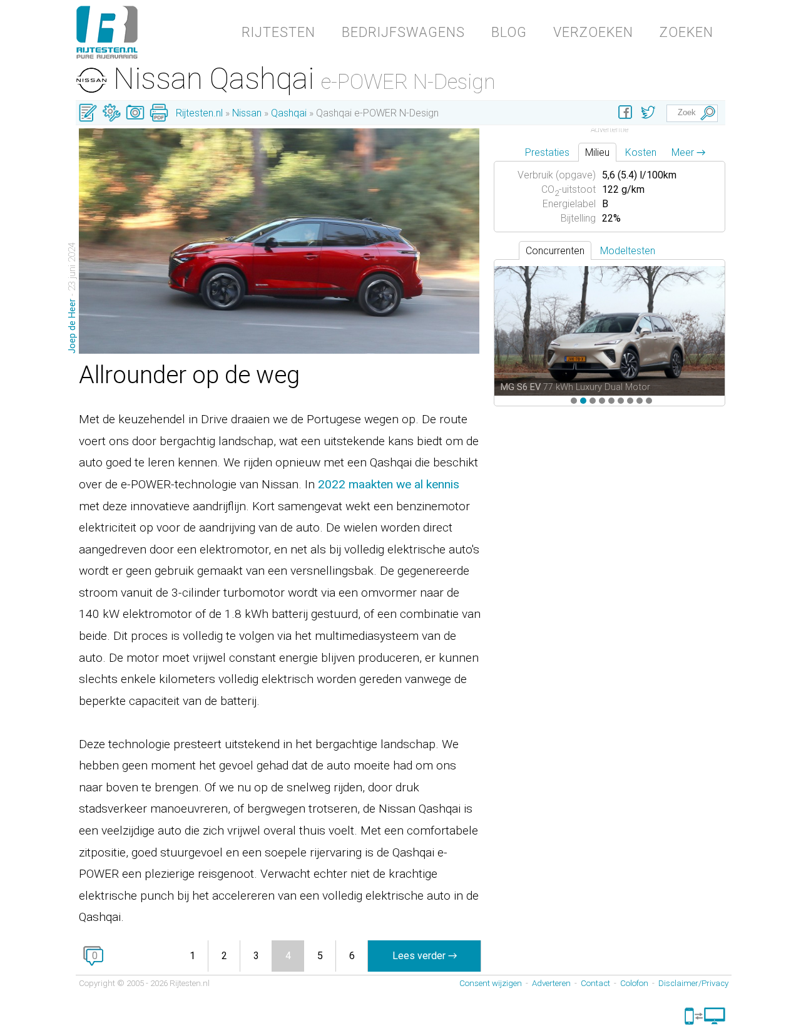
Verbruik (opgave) (557, 175)
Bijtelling (578, 218)
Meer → (688, 152)
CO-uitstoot (568, 189)
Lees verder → (424, 956)
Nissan (247, 113)
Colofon (634, 983)
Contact (595, 983)
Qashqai (289, 113)
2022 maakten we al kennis (388, 484)
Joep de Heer (72, 326)
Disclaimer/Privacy (693, 983)
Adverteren (551, 983)
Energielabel (569, 204)
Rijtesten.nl (199, 113)
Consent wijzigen (490, 983)
